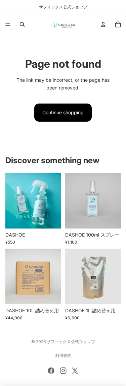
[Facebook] (51, 371)
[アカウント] (103, 24)
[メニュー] (7, 24)
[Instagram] (63, 371)
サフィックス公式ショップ (71, 341)
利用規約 (63, 355)
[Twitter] (75, 371)
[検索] (22, 24)
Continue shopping (63, 112)
